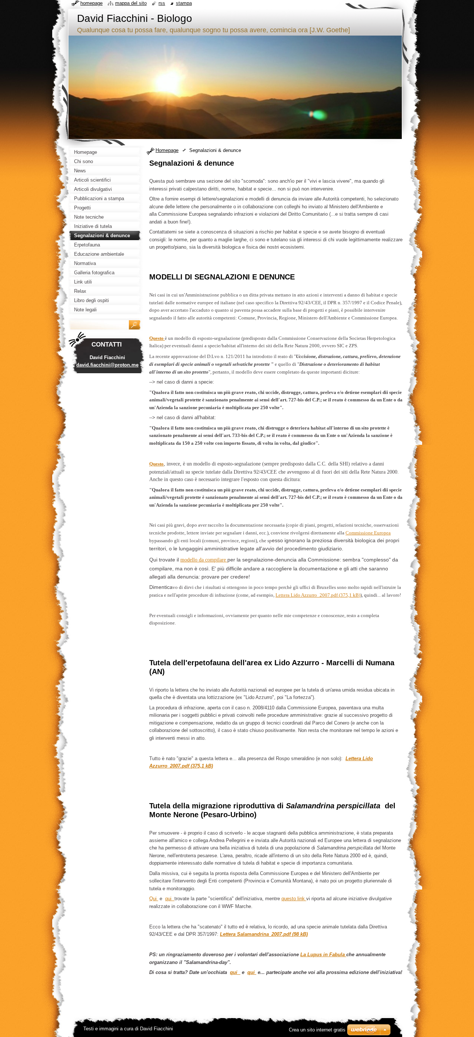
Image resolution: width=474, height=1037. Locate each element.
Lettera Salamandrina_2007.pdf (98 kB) (264, 934)
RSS (161, 3)
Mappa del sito (131, 3)
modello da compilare (203, 560)
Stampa (184, 3)
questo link (293, 898)
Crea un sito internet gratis (317, 1030)
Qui (153, 898)
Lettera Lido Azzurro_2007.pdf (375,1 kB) (318, 595)
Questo (156, 464)
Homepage (167, 150)
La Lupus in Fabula (323, 954)
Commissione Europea (368, 533)
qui (169, 898)
